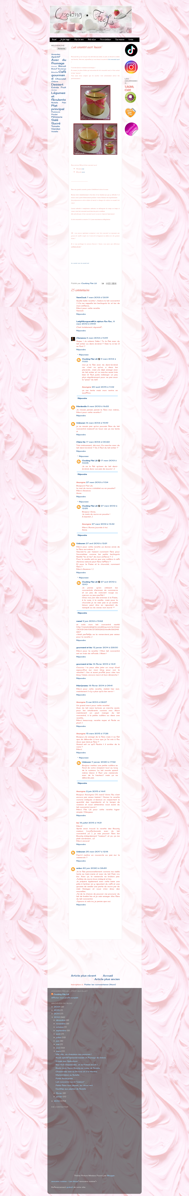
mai (58, 1044)
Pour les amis (79, 39)
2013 (57, 1017)
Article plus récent (83, 975)
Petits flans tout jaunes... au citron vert (74, 1085)
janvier (59, 1097)
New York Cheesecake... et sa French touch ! (76, 1065)
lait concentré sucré (114, 59)
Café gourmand (58, 75)
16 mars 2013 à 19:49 (97, 423)
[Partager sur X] (111, 283)
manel (79, 621)
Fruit (63, 87)
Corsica (130, 39)
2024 (57, 1007)
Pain (64, 102)
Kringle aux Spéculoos (66, 1061)
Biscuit (62, 66)
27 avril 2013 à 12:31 (96, 543)
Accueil (54, 39)
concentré (75, 263)
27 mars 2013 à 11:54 (97, 482)
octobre (60, 1027)
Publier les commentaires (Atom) (100, 984)
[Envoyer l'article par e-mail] (102, 283)
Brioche (54, 72)
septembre (61, 1030)
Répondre (81, 314)
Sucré (55, 123)
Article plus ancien (107, 979)
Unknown (80, 423)
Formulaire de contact (73, 1170)
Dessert (57, 84)
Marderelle (81, 406)
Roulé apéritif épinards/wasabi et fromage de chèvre (81, 1058)
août (58, 1034)
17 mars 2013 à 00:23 (98, 442)
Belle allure (92, 39)
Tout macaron (119, 39)
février (59, 1093)
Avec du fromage (58, 61)
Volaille (54, 131)
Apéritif (55, 56)
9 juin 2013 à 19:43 (93, 621)
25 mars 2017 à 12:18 (97, 852)
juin (58, 1041)
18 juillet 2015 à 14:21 (91, 823)
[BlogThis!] (109, 283)
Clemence (81, 338)
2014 (57, 1014)
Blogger (111, 1175)
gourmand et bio (84, 647)
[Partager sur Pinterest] (115, 283)
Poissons (55, 112)
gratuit (69, 1187)
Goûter (54, 90)
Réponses (83, 355)
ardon (79, 868)
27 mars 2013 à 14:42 (103, 524)
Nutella (54, 102)
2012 (57, 1101)
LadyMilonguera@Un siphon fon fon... (94, 321)
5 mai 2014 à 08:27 (96, 702)
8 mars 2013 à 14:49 (97, 338)
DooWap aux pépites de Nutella (71, 1089)
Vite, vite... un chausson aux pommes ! (74, 1054)
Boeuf (54, 69)
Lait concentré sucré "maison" (70, 1082)
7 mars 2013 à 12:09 (97, 297)
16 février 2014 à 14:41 (104, 664)
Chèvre (54, 81)
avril (58, 1048)
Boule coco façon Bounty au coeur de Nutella (78, 1068)
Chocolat (60, 79)
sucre (83, 172)
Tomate (55, 126)
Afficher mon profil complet (64, 998)
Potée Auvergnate (64, 1078)
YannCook (81, 297)
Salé (54, 120)
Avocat (54, 66)
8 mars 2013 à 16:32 (98, 406)
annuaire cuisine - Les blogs (64, 1181)
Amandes (55, 54)
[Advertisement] (95, 956)
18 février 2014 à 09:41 (101, 685)
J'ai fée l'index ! (65, 39)
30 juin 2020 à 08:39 (95, 868)
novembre (61, 1024)
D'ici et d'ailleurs (105, 39)
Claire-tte (80, 442)
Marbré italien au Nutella (67, 1075)
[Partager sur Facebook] (113, 283)
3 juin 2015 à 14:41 (95, 791)
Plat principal (57, 107)
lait (83, 169)
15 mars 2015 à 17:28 (97, 733)
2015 (57, 1010)
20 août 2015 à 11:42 (103, 387)
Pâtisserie (56, 117)
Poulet (54, 114)
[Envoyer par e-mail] (107, 283)
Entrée (55, 87)
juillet (59, 1037)
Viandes (55, 129)
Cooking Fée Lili (89, 359)
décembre (61, 1020)
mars (58, 1051)
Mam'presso (82, 685)
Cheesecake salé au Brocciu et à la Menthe (76, 1071)
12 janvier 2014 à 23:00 (105, 647)
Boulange (62, 69)
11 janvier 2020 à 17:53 (104, 762)
